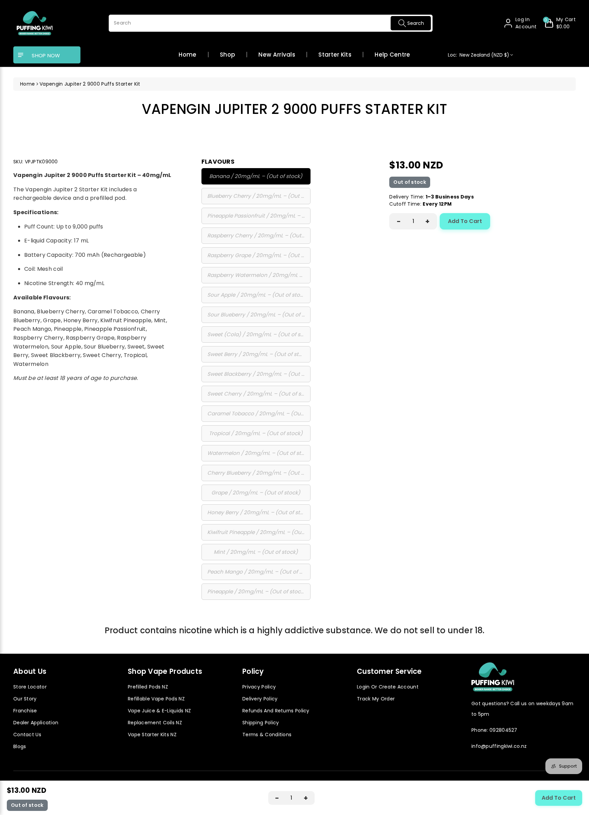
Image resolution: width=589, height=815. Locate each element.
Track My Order (376, 698)
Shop (227, 55)
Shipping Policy (260, 722)
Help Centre (392, 55)
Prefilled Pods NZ (148, 686)
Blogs (19, 746)
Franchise (25, 710)
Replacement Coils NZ (155, 722)
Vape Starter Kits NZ (152, 734)
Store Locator (30, 686)
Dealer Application (35, 722)
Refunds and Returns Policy (275, 710)
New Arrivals (276, 55)
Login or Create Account (388, 686)
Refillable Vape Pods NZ (156, 698)
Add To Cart (465, 221)
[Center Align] (21, 55)
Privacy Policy (259, 686)
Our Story (25, 698)
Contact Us (27, 734)
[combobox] (271, 23)
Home (187, 55)
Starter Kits (334, 55)
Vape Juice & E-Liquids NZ (159, 710)
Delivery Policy (260, 698)
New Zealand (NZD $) (479, 54)
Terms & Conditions (266, 734)
